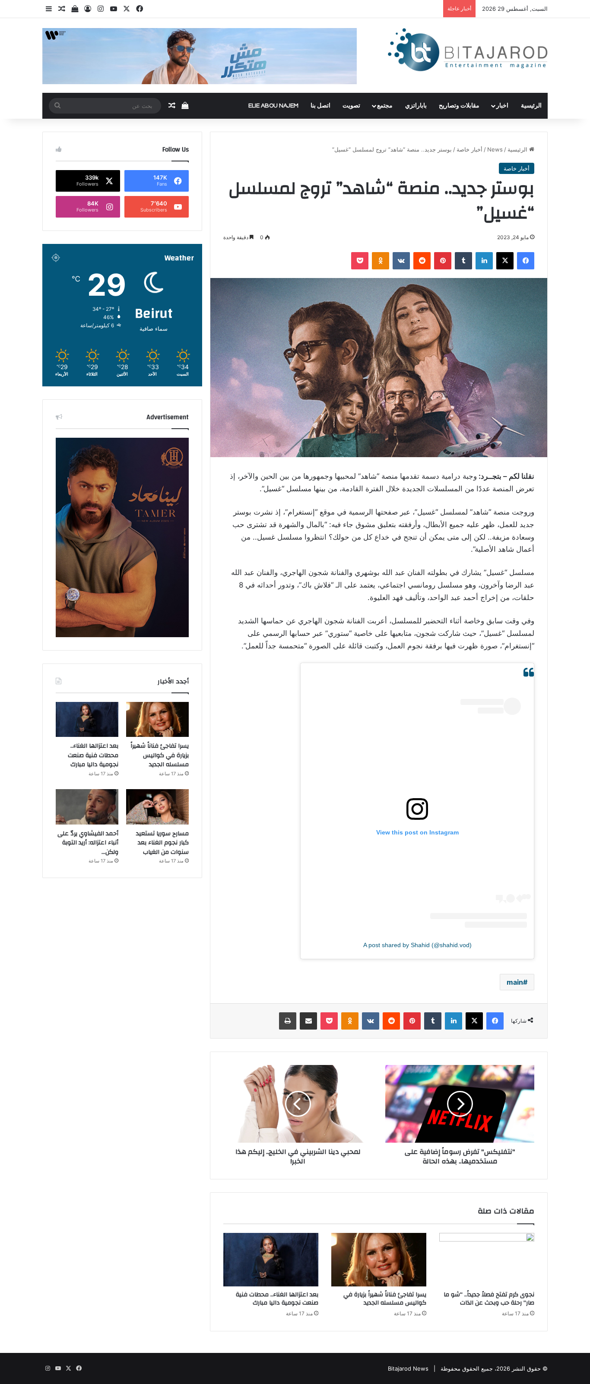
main (515, 982)
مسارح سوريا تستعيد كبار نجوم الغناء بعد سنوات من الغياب (162, 843)
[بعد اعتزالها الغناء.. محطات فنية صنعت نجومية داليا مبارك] (270, 1259)
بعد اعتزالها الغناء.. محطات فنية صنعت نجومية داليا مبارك (277, 1298)
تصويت (351, 106)
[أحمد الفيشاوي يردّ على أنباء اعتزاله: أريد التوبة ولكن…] (87, 807)
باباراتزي (416, 106)
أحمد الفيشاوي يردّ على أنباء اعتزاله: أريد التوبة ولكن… (87, 843)
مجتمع (385, 106)
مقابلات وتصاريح (459, 106)
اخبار (502, 106)
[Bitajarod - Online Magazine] (468, 51)
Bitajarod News (408, 1368)
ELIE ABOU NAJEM (273, 106)
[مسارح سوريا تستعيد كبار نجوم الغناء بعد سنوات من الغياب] (157, 807)
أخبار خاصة (469, 149)
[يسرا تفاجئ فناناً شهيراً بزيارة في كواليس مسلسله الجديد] (378, 1259)
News (495, 149)
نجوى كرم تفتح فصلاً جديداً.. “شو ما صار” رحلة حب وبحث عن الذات (489, 1298)
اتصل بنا (320, 106)
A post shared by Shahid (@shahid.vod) (417, 945)
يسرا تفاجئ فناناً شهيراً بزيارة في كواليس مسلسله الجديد (384, 1298)
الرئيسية (531, 106)
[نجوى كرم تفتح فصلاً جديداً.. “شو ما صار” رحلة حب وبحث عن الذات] (486, 1259)
